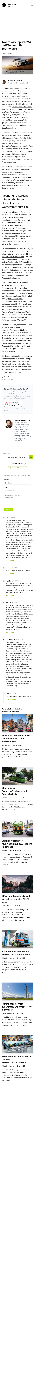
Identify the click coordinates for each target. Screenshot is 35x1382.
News (10, 53)
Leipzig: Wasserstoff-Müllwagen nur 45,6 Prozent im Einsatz (17, 843)
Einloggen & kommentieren (19, 468)
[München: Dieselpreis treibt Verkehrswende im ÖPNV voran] (17, 884)
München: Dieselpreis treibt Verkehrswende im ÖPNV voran (16, 899)
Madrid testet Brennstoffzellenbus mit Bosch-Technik (15, 791)
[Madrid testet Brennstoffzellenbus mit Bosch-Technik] (17, 776)
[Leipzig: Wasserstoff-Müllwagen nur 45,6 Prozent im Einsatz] (17, 828)
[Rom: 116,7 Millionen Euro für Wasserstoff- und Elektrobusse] (17, 723)
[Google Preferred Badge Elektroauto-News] (13, 404)
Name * (6, 479)
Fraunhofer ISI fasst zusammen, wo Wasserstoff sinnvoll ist (17, 1006)
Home (4, 53)
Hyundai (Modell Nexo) (14, 299)
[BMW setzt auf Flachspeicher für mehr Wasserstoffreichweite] (17, 1044)
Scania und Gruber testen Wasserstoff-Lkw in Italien (16, 953)
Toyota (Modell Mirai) (24, 296)
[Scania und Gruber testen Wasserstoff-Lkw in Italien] (17, 939)
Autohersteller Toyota (22, 88)
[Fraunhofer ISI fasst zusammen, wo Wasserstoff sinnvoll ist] (17, 991)
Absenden (8, 509)
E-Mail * (6, 487)
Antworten (11, 560)
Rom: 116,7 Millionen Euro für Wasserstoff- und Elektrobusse (16, 738)
